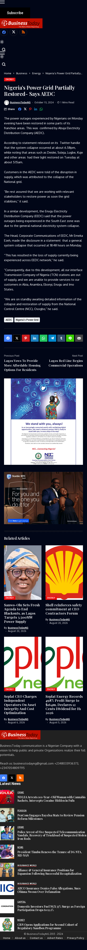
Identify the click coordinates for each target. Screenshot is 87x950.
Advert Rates (55, 938)
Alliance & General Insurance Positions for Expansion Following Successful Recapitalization (49, 872)
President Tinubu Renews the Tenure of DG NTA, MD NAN (49, 853)
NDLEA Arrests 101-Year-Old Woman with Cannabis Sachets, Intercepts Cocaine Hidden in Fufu (51, 798)
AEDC (8, 319)
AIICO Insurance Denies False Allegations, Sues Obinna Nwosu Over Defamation (49, 890)
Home (7, 73)
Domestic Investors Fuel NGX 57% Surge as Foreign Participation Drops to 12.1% (51, 908)
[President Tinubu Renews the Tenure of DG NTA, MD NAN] (7, 852)
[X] (13, 32)
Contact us (36, 938)
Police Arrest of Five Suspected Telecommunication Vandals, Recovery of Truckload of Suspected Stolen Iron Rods (51, 835)
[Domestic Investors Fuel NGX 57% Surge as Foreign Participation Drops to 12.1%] (7, 906)
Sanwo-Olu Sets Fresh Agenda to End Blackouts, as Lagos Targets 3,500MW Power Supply (22, 613)
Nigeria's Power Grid (27, 319)
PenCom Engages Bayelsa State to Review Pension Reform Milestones (50, 817)
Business (21, 73)
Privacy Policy (75, 938)
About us (20, 938)
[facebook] (4, 32)
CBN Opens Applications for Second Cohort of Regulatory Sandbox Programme (47, 926)
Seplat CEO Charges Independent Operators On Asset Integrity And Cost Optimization (20, 704)
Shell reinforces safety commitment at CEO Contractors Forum (64, 609)
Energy (36, 73)
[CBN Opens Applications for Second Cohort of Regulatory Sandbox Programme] (7, 924)
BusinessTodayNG (20, 102)
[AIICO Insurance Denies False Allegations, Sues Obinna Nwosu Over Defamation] (7, 888)
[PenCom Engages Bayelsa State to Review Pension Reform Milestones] (7, 815)
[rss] (23, 32)
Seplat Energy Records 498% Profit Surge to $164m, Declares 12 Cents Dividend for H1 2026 (64, 704)
